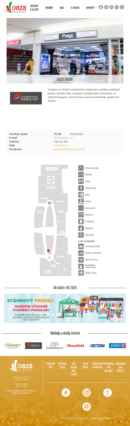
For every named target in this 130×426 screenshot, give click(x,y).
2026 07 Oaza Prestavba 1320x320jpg (41, 314)
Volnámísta (85, 365)
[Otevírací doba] (122, 7)
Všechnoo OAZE (62, 365)
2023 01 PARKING (88, 314)
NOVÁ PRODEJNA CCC (71, 314)
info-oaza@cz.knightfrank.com (21, 390)
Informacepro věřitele (120, 367)
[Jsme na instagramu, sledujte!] (86, 392)
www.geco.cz (61, 145)
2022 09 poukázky (77, 314)
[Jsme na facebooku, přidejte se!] (66, 392)
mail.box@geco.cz (64, 137)
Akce (62, 7)
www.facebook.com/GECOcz (69, 149)
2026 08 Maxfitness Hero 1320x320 (47, 314)
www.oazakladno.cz (21, 393)
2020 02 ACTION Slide (82, 314)
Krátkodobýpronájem (97, 365)
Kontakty (90, 7)
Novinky (49, 7)
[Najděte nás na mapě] (107, 392)
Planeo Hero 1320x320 (65, 314)
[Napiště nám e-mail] (86, 406)
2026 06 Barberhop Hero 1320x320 (53, 314)
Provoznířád (50, 365)
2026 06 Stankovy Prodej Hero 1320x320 (59, 315)
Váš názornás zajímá (73, 369)
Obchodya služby (34, 7)
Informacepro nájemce (108, 367)
